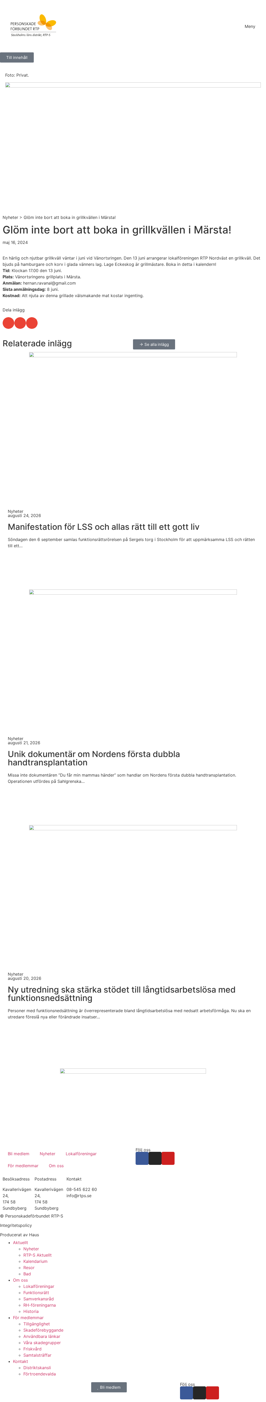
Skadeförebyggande (43, 1330)
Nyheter (10, 217)
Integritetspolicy (16, 1225)
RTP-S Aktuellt (37, 1255)
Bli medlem (18, 1153)
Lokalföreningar (81, 1153)
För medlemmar (23, 1165)
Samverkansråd (38, 1298)
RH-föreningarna (39, 1305)
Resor (29, 1267)
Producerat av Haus (19, 1234)
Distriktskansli (37, 1367)
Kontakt (20, 1361)
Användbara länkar (41, 1336)
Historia (31, 1311)
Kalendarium (35, 1261)
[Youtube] (168, 1158)
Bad (27, 1273)
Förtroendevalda (39, 1373)
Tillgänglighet (36, 1323)
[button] (8, 323)
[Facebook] (142, 1158)
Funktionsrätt (36, 1292)
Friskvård (32, 1348)
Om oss (56, 1165)
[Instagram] (155, 1158)
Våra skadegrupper (42, 1342)
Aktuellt (20, 1242)
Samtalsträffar (37, 1355)
